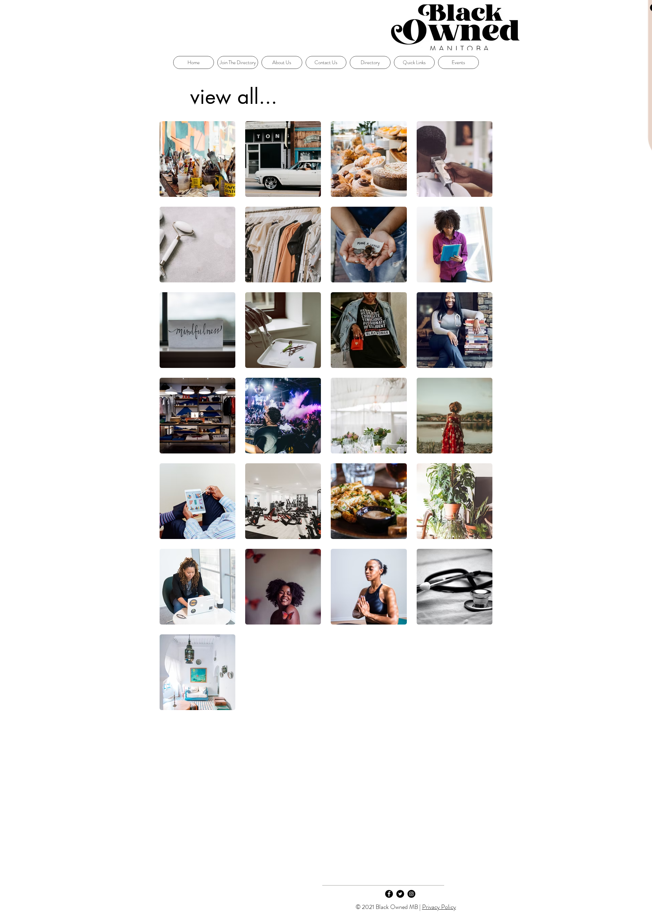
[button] (414, 62)
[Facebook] (389, 894)
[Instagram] (411, 894)
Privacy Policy (439, 906)
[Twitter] (400, 894)
